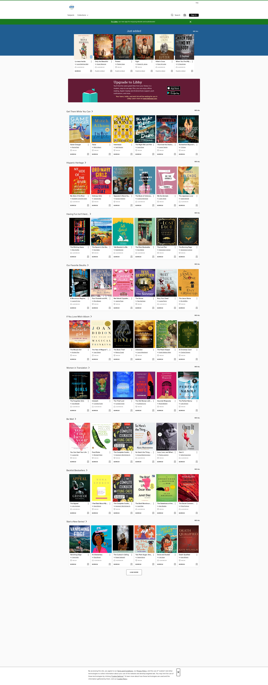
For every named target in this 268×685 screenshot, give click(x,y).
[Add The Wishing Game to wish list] (88, 257)
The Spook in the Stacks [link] (100, 247)
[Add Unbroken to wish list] (153, 359)
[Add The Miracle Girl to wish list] (88, 359)
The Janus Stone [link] (185, 298)
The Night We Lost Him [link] (143, 145)
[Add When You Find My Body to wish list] (192, 71)
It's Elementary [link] (97, 555)
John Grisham (76, 506)
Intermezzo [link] (117, 145)
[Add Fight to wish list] (151, 71)
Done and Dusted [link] (163, 555)
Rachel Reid (75, 147)
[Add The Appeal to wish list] (88, 513)
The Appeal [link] (74, 504)
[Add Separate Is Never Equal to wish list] (131, 205)
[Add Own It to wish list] (196, 462)
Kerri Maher (140, 250)
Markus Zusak (119, 352)
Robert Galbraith (120, 557)
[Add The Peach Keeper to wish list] (175, 359)
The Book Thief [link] (119, 350)
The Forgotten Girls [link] (77, 401)
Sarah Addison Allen (165, 352)
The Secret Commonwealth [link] (187, 504)
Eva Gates (97, 250)
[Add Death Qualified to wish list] (196, 564)
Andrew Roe (75, 352)
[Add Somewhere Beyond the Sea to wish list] (196, 154)
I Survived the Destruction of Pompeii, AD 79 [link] (165, 145)
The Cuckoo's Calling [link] (121, 555)
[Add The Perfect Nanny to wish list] (196, 410)
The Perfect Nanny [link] (185, 401)
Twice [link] (94, 145)
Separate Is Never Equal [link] (122, 196)
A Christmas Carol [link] (185, 350)
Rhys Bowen (97, 301)
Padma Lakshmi (164, 455)
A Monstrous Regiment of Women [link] (78, 298)
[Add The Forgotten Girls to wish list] (88, 410)
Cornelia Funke (98, 404)
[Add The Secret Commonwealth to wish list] (196, 513)
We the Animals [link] (162, 196)
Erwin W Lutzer (161, 64)
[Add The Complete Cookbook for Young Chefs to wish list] (131, 462)
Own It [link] (181, 452)
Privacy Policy (142, 671)
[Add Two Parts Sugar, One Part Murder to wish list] (153, 564)
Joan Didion (97, 352)
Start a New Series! (75, 521)
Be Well (70, 419)
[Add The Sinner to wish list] (153, 308)
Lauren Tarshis (163, 147)
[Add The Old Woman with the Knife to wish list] (153, 410)
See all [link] (195, 31)
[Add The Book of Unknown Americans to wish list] (153, 205)
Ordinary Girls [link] (97, 196)
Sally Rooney (119, 147)
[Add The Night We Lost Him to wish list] (153, 154)
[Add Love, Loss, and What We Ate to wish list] (175, 462)
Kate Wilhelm (184, 557)
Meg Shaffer (75, 250)
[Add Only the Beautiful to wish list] (111, 71)
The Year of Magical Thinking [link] (100, 350)
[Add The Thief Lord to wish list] (131, 410)
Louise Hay (75, 455)
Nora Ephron (97, 506)
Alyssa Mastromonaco (143, 455)
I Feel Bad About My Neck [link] (100, 504)
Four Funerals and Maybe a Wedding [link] (100, 298)
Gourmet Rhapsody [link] (164, 401)
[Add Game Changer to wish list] (88, 154)
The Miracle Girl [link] (75, 350)
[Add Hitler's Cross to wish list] (172, 71)
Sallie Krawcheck (186, 455)
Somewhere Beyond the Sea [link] (187, 145)
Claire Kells (75, 557)
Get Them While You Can (78, 111)
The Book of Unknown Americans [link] (143, 196)
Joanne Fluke (119, 301)
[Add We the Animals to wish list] (175, 205)
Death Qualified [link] (184, 555)
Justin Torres (162, 199)
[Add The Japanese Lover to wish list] (196, 205)
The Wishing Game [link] (77, 247)
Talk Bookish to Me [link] (120, 247)
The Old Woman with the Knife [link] (143, 401)
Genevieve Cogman (165, 250)
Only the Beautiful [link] (101, 62)
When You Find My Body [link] (183, 62)
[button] (175, 16)
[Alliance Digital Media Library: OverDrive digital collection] (71, 7)
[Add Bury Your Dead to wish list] (175, 308)
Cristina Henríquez (142, 199)
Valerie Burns (141, 557)
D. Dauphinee (182, 64)
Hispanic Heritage (75, 163)
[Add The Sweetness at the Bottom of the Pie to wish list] (175, 513)
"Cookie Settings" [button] (117, 676)
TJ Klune (183, 147)
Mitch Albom (97, 147)
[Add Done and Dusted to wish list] (175, 564)
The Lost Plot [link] (162, 247)
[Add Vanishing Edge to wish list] (88, 564)
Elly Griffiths (184, 301)
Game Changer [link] (75, 145)
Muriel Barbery (163, 404)
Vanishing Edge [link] (75, 555)
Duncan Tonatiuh (120, 199)
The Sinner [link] (139, 298)
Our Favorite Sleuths (76, 265)
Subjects (71, 15)
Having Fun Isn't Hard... (77, 214)
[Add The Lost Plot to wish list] (175, 257)
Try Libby (114, 22)
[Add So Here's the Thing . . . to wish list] (153, 462)
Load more (134, 572)
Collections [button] (82, 15)
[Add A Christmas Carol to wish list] (196, 359)
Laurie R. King (76, 301)
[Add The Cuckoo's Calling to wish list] (131, 564)
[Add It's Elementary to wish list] (109, 564)
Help (197, 3)
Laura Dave (140, 147)
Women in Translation (77, 368)
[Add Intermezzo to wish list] (131, 154)
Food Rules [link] (96, 452)
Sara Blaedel (75, 404)
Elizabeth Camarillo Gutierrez (80, 199)
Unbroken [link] (139, 350)
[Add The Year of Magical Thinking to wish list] (109, 359)
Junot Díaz (140, 506)
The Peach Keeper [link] (163, 350)
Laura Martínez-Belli (82, 64)
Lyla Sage (162, 557)
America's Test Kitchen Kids (123, 455)
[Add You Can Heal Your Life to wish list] (88, 462)
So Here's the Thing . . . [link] (143, 452)
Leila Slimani (184, 404)
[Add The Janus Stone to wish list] (196, 308)
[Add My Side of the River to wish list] (88, 205)
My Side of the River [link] (77, 196)
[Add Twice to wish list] (109, 154)
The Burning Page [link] (185, 247)
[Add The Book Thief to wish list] (131, 359)
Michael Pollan (98, 455)
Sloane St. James (142, 64)
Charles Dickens (185, 352)
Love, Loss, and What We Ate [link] (165, 452)
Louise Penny (163, 301)
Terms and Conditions (125, 671)
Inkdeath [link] (95, 401)
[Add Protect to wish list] (131, 71)
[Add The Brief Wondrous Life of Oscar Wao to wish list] (153, 513)
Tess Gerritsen (141, 301)
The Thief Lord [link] (119, 401)
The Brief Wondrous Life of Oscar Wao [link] (143, 504)
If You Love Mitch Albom (78, 316)
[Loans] (185, 16)
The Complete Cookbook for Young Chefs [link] (122, 452)
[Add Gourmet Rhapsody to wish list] (175, 410)
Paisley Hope (121, 64)
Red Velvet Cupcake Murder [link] (122, 298)
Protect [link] (117, 62)
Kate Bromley (119, 250)
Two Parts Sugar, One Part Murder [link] (143, 555)
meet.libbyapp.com (150, 99)
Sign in (194, 15)
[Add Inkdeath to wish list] (109, 410)
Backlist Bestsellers (76, 470)
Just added (134, 31)
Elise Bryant (97, 557)
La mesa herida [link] (80, 62)
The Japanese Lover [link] (186, 196)
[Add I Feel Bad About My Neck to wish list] (109, 513)
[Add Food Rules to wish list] (109, 462)
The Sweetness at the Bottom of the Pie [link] (165, 504)
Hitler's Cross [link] (160, 62)
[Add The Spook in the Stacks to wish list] (109, 257)
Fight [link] (137, 62)
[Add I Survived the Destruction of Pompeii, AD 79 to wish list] (175, 154)
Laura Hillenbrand (142, 352)
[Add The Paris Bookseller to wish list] (153, 257)
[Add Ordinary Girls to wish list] (109, 205)
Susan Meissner (101, 64)
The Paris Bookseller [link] (142, 247)
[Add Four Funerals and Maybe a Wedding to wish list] (109, 308)
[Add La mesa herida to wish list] (91, 71)
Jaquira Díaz (97, 199)
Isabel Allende (185, 199)
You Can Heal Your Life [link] (78, 452)
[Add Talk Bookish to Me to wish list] (131, 257)
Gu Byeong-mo (141, 404)
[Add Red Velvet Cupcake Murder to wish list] (131, 308)
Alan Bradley (162, 506)
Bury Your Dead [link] (162, 298)
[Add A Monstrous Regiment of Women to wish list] (88, 308)
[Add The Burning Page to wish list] (196, 257)
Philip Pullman (185, 506)
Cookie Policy (122, 679)
